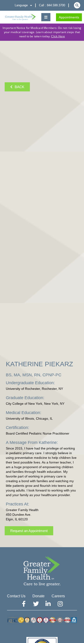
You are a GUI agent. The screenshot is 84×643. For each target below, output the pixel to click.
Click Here (58, 36)
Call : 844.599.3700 (52, 5)
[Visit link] (20, 17)
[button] (45, 17)
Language (21, 5)
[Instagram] (60, 604)
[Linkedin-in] (48, 604)
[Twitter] (36, 604)
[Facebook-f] (24, 604)
